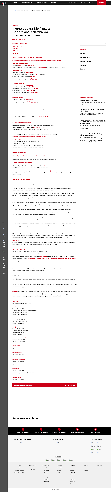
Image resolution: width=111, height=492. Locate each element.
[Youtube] (81, 2)
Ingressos (15, 25)
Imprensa (86, 470)
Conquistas (72, 474)
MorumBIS (59, 468)
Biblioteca (72, 470)
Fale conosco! (86, 468)
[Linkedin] (74, 385)
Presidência (46, 470)
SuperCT (59, 470)
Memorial (72, 484)
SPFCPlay (53, 2)
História (82, 69)
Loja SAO (14, 2)
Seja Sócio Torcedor (27, 2)
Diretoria (46, 472)
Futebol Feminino (85, 61)
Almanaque (72, 468)
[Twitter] (87, 2)
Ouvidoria (46, 479)
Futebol (82, 53)
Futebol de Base (85, 57)
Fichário (73, 479)
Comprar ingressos (41, 2)
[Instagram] (89, 2)
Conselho (46, 474)
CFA (59, 472)
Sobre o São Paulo (45, 468)
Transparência (46, 481)
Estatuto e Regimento (46, 477)
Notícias (101, 2)
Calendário (72, 472)
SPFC (4, 4)
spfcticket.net (30, 65)
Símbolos (72, 481)
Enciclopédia (73, 477)
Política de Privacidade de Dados (99, 466)
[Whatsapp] (71, 385)
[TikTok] (92, 2)
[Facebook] (84, 2)
